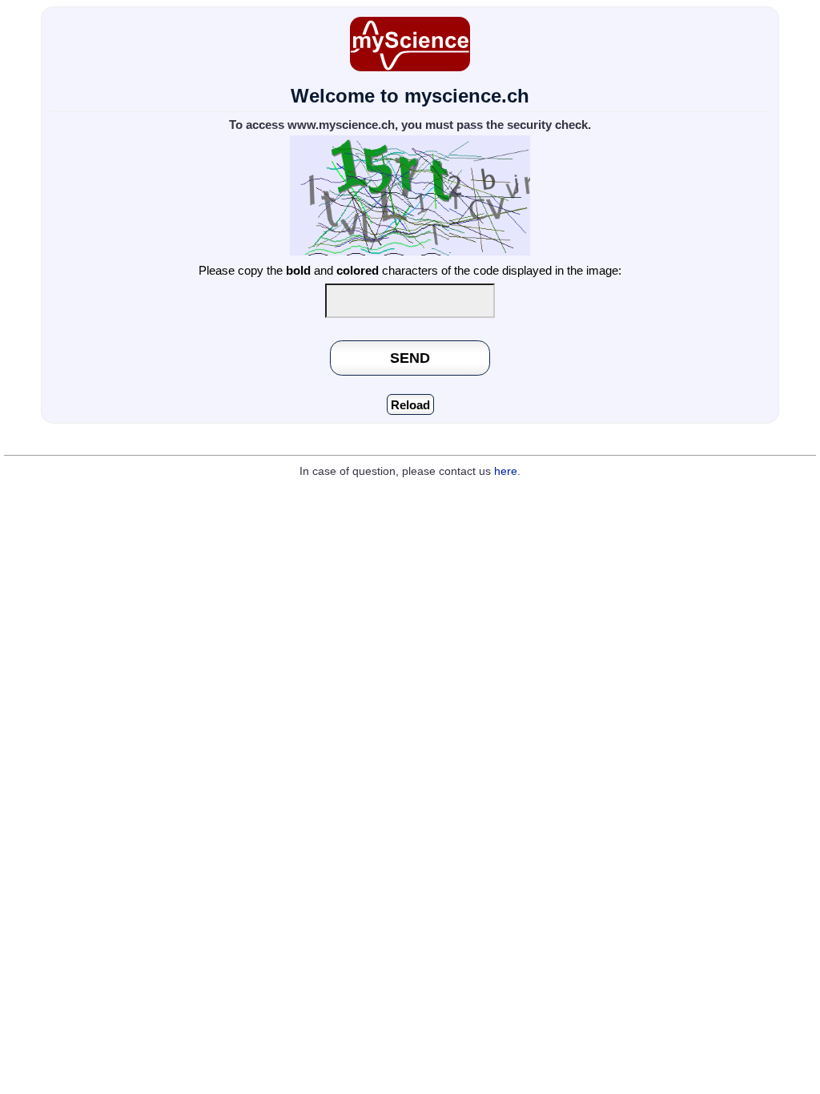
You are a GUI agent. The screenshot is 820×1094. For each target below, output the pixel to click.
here (505, 471)
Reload (410, 405)
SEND (410, 357)
